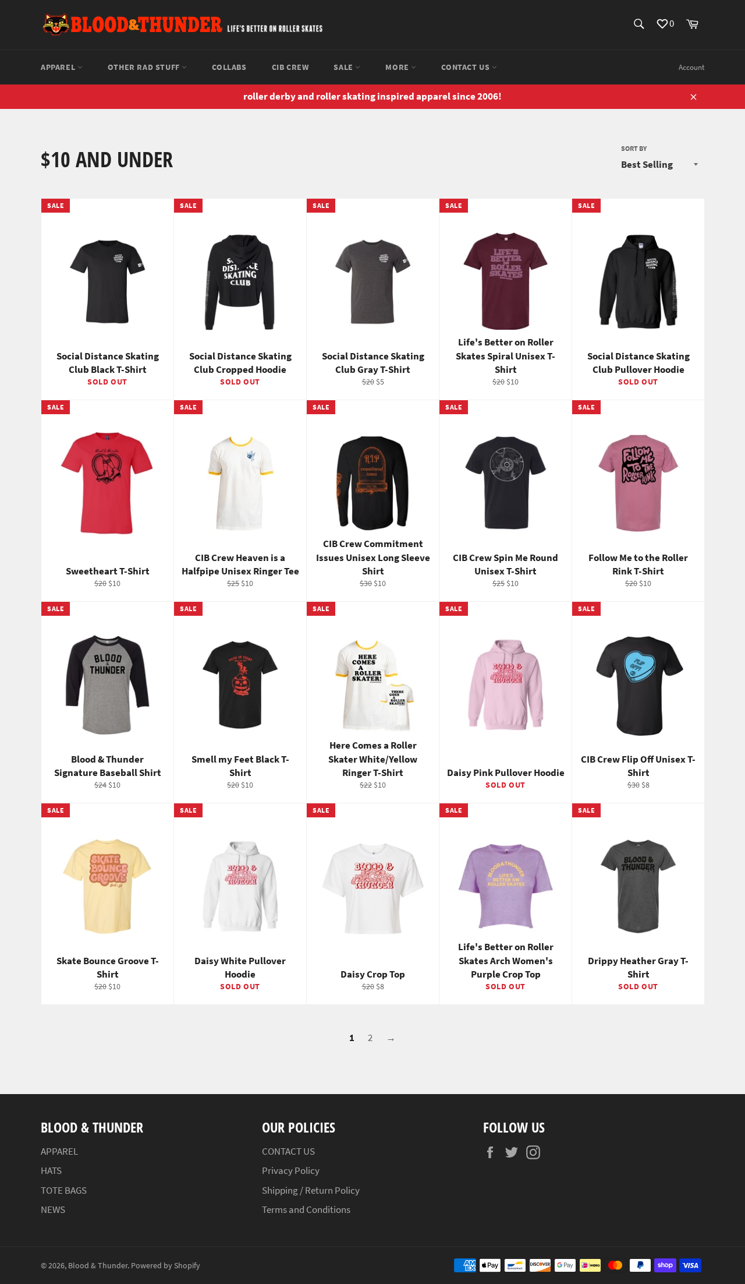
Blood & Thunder (97, 1266)
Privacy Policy (291, 1170)
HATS (51, 1170)
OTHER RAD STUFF (145, 67)
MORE (398, 67)
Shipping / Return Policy (311, 1190)
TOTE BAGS (64, 1190)
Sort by (634, 148)
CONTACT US (466, 67)
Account (691, 67)
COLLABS (229, 67)
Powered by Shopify (165, 1266)
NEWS (53, 1209)
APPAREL (59, 67)
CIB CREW (290, 67)
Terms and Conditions (306, 1209)
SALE (344, 67)
